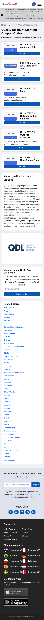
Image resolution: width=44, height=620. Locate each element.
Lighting (12, 25)
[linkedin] (22, 512)
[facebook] (16, 512)
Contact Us (8, 536)
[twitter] (10, 512)
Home (3, 25)
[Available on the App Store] (16, 592)
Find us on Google (10, 539)
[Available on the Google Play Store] (16, 602)
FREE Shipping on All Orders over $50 (30, 66)
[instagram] (33, 512)
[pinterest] (27, 512)
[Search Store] (34, 4)
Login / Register (9, 529)
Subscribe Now (22, 294)
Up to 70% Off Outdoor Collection (27, 135)
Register (36, 485)
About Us (25, 532)
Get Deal (22, 53)
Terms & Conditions (10, 532)
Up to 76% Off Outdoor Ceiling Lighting (28, 116)
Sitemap (25, 536)
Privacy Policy (27, 529)
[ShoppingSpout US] (9, 4)
